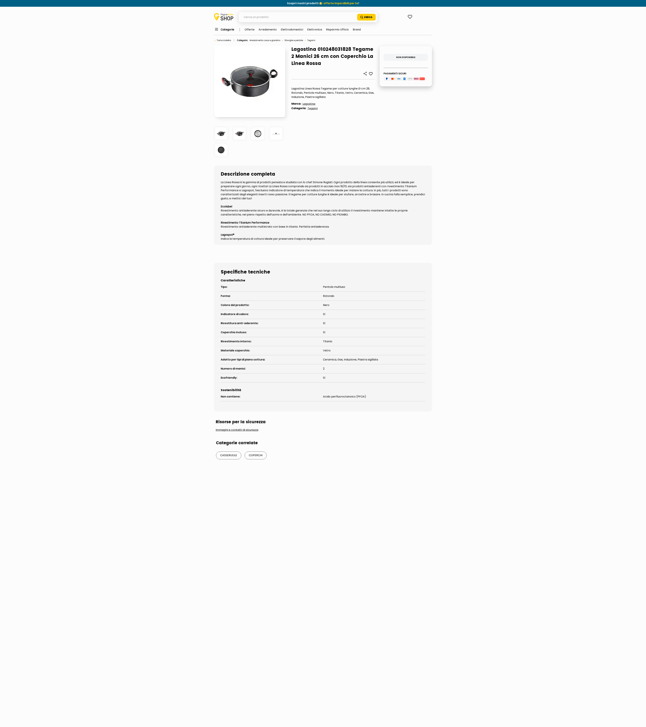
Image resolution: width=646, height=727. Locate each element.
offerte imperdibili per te (341, 3)
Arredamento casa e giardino (264, 40)
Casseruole (228, 455)
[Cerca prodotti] (366, 17)
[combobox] (308, 17)
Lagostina (308, 104)
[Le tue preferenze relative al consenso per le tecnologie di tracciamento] (640, 721)
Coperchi (255, 455)
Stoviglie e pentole (293, 40)
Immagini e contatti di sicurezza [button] (237, 429)
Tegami (311, 40)
